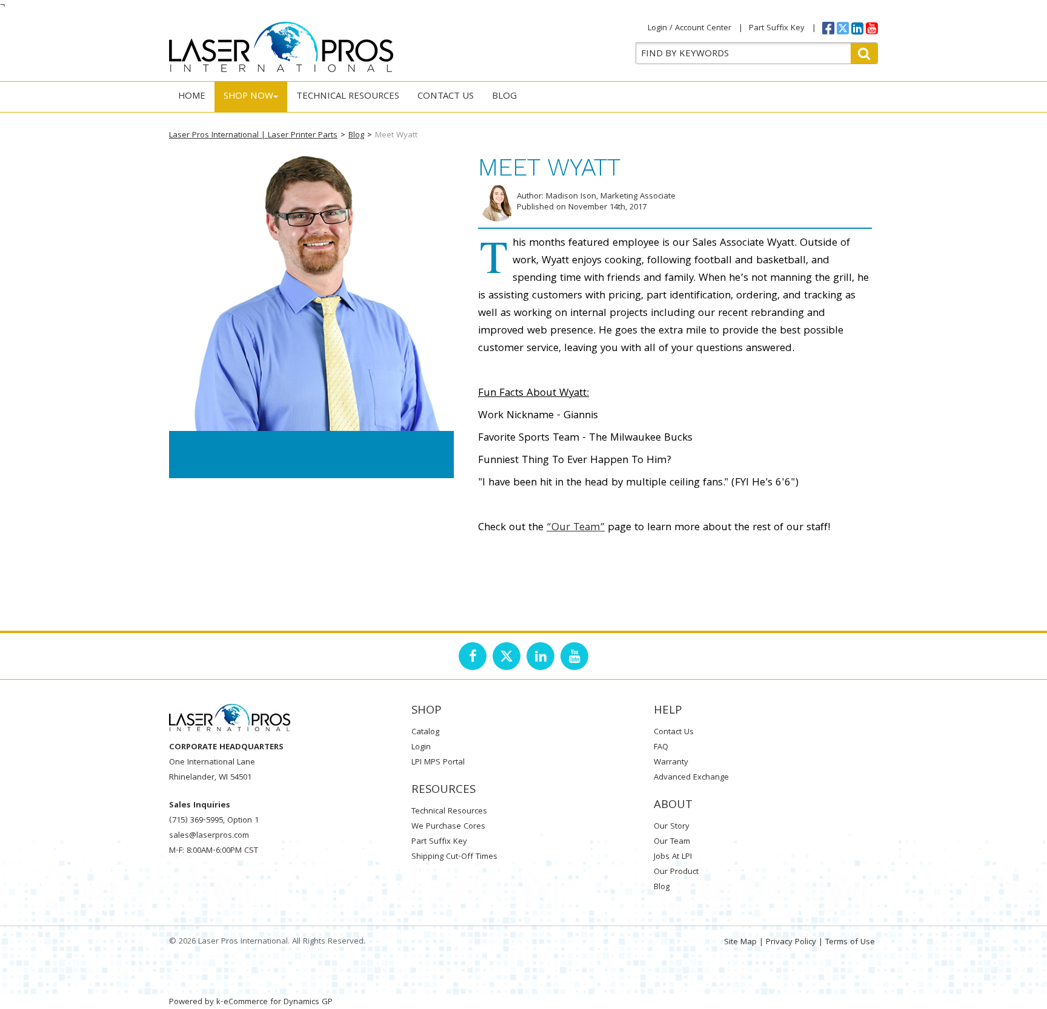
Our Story (672, 826)
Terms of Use (850, 942)
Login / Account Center (689, 28)
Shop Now (248, 97)
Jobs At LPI (673, 857)
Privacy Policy (791, 942)
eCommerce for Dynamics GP (278, 1002)
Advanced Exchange (691, 777)
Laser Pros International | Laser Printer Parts (253, 135)
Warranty (671, 762)
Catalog (425, 732)
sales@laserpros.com (209, 836)
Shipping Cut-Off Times (454, 857)
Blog (504, 97)
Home (191, 97)
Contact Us (445, 97)
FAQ (661, 747)
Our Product (676, 872)
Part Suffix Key (777, 28)
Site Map (740, 942)
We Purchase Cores (448, 826)
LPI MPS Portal (438, 762)
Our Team (672, 842)
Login (421, 747)
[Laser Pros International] (281, 47)
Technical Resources (347, 97)
